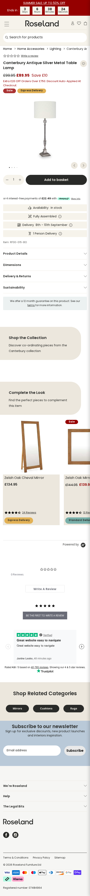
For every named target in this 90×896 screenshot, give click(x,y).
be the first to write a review (45, 615)
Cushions (46, 708)
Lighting (55, 49)
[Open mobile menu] (6, 25)
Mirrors (17, 708)
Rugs (73, 708)
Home (7, 49)
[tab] (45, 588)
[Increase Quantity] (20, 180)
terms (31, 305)
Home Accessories (30, 49)
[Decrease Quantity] (7, 180)
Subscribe (75, 750)
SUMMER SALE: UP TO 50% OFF (44, 3)
